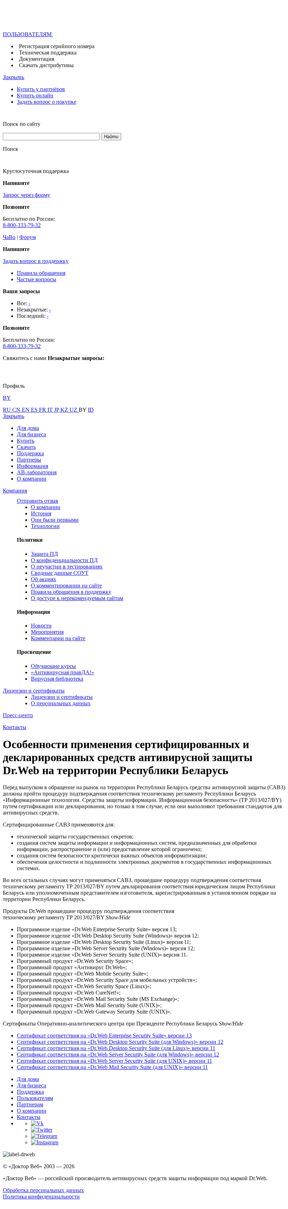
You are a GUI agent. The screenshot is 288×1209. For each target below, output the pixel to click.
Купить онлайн (35, 95)
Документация (36, 59)
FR (43, 410)
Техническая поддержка (48, 53)
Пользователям (35, 1098)
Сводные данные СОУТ (60, 573)
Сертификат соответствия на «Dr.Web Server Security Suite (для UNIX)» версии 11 (114, 1061)
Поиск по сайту (21, 124)
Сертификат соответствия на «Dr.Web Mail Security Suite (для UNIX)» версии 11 (112, 1067)
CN (17, 410)
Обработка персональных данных (43, 1190)
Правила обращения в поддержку (71, 592)
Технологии (45, 526)
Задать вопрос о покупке (46, 102)
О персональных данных (61, 703)
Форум (27, 237)
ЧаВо (9, 237)
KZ (65, 410)
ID (91, 410)
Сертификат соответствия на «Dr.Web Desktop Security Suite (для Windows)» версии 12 (120, 1042)
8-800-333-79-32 (22, 225)
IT (50, 410)
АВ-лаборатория (37, 472)
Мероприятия (47, 632)
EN (26, 410)
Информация (32, 466)
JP (57, 410)
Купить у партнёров (41, 89)
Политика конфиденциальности (41, 1197)
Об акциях (43, 579)
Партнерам (30, 1104)
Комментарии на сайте (58, 638)
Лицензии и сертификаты (62, 697)
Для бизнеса (31, 434)
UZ (74, 410)
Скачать (26, 447)
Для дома (28, 428)
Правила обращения (41, 273)
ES (35, 410)
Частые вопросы (36, 279)
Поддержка (30, 453)
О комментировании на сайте (66, 586)
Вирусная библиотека (57, 679)
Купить (25, 441)
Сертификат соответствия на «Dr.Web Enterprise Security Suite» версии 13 (104, 1035)
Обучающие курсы (53, 666)
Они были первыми (55, 520)
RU (7, 410)
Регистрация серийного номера (56, 46)
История (41, 513)
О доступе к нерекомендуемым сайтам (77, 598)
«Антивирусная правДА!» (62, 672)
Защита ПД (44, 554)
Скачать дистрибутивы (46, 65)
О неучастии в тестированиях (67, 567)
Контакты (28, 1117)
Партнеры (29, 460)
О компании (31, 479)
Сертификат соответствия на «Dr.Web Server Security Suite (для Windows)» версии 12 (118, 1054)
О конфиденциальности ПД (64, 560)
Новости (41, 626)
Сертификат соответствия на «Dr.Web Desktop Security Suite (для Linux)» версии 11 (116, 1048)
